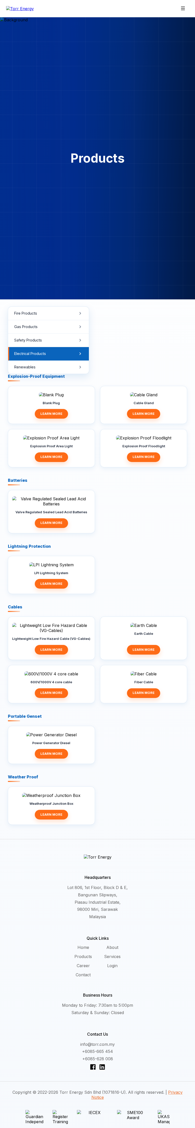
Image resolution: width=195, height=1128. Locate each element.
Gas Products (26, 326)
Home (83, 947)
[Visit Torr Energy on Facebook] (94, 1067)
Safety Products (28, 340)
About (112, 947)
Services (112, 956)
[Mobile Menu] (183, 9)
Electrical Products (30, 353)
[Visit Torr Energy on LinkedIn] (102, 1067)
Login (112, 965)
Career (83, 965)
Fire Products (25, 313)
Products (83, 956)
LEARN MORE (51, 414)
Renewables (25, 367)
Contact (83, 974)
